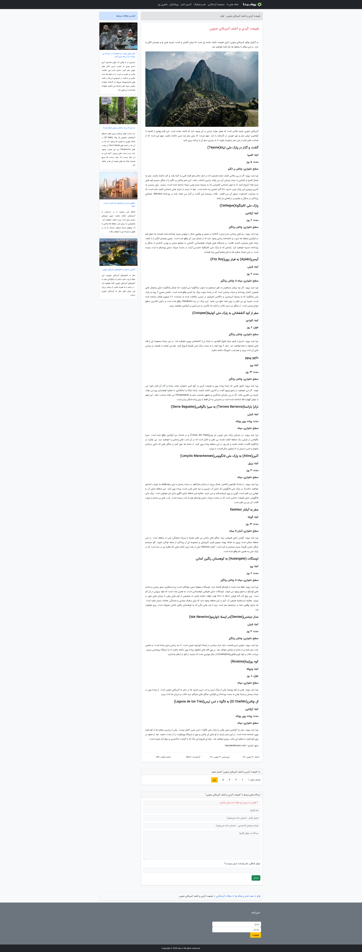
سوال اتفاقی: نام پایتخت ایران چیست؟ (242, 863)
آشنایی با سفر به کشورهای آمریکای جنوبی (118, 269)
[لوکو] (252, 4)
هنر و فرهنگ (200, 4)
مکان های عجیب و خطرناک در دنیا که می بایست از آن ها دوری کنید (118, 55)
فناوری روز (162, 4)
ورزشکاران (173, 4)
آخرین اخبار (186, 4)
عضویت (255, 935)
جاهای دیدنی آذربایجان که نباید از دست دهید (119, 205)
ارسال (255, 878)
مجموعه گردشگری (216, 4)
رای (214, 780)
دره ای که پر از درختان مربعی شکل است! (119, 127)
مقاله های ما (232, 4)
